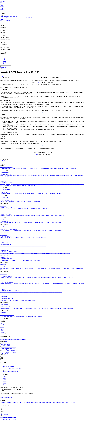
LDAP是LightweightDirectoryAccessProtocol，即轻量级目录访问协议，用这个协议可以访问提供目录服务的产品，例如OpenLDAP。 (26, 208)
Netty (1, 219)
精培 (8, 371)
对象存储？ (4, 192)
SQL (5, 304)
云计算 (1, 160)
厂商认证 (18, 17)
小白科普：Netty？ (6, 214)
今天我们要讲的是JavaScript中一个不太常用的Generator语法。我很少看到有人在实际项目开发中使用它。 (21, 316)
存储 (5, 197)
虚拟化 (4, 289)
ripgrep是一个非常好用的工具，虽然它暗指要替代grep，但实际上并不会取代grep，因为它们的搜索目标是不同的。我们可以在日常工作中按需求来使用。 (31, 230)
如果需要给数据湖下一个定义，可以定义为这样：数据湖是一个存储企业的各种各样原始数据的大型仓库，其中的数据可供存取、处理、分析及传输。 (31, 292)
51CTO (4, 366)
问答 (5, 20)
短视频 (10, 16)
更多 (6, 341)
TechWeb (24, 402)
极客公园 (49, 402)
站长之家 (31, 402)
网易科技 (10, 402)
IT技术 (21, 17)
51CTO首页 (2, 1)
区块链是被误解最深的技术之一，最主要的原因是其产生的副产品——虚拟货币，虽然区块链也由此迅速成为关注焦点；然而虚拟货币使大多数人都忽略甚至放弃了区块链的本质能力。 (37, 308)
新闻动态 (4, 378)
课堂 (7, 20)
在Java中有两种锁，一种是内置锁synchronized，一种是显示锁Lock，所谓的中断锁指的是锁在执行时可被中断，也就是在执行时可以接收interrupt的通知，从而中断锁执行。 (35, 253)
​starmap (4, 250)
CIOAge (7, 366)
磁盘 (1, 181)
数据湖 (1, 296)
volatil (1, 206)
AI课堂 (1, 12)
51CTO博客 (5, 368)
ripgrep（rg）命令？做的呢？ (9, 229)
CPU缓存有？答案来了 (6, 258)
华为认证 (14, 17)
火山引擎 (73, 402)
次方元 (70, 402)
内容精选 (4, 56)
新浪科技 (2, 402)
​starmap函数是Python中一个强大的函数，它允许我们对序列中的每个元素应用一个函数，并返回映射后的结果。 (23, 246)
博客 (1, 2)
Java (3, 206)
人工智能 (6, 189)
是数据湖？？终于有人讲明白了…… (10, 290)
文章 (1, 20)
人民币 (6, 242)
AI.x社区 (19, 368)
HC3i (10, 366)
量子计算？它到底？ (7, 182)
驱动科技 (17, 402)
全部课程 (2, 17)
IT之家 (43, 402)
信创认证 (11, 17)
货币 (4, 242)
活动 (4, 63)
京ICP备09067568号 (8, 390)
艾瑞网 (27, 402)
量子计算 (2, 189)
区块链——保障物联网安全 (7, 306)
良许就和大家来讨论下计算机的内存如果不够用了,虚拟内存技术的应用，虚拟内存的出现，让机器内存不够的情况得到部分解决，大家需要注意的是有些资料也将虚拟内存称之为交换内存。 (38, 168)
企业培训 (2, 9)
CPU (1, 264)
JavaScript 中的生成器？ (7, 315)
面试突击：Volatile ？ (6, 200)
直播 (11, 20)
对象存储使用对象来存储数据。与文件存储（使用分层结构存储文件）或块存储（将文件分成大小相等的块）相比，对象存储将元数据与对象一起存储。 (31, 193)
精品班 (1, 5)
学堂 (1, 4)
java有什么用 (3, 226)
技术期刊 (4, 62)
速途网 (34, 402)
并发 (5, 206)
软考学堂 (16, 16)
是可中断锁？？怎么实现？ (8, 251)
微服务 (3, 219)
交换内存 (6, 172)
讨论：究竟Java (5, 221)
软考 (8, 17)
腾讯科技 (6, 402)
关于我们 (4, 376)
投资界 (67, 402)
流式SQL (2, 304)
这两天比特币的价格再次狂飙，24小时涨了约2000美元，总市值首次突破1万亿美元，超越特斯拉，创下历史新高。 (23, 237)
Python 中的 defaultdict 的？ (7, 266)
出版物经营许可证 (8, 397)
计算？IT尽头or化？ (7, 282)
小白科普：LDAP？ (6, 207)
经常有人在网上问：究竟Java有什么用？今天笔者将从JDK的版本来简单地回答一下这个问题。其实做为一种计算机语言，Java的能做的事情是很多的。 (31, 222)
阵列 (3, 181)
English (4, 382)
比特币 (1, 242)
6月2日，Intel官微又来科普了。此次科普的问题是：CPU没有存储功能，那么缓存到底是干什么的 (20, 260)
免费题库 (30, 17)
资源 (3, 20)
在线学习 (2, 19)
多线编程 (7, 257)
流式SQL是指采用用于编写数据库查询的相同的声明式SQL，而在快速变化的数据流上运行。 (19, 300)
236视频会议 (53, 402)
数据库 (7, 304)
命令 (4, 235)
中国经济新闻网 (38, 402)
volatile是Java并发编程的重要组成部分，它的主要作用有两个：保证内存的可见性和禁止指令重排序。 (21, 201)
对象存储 (2, 197)
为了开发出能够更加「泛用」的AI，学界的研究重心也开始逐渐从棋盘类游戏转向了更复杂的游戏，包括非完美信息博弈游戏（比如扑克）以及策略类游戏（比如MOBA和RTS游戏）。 (37, 277)
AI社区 (4, 61)
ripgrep (1, 235)
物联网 (4, 312)
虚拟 (4, 160)
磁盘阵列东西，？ (7, 174)
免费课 (1, 8)
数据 (7, 197)
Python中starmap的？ (6, 244)
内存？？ (6, 167)
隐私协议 (4, 384)
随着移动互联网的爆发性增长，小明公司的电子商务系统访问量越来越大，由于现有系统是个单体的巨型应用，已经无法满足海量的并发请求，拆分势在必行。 (32, 215)
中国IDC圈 (58, 402)
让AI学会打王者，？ (6, 276)
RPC (6, 219)
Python (1, 250)
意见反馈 (4, 381)
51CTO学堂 (5, 371)
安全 (7, 312)
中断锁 (1, 257)
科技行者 (21, 402)
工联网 (46, 402)
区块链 (1, 312)
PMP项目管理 (25, 17)
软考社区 (2, 6)
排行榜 (7, 16)
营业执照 (2, 397)
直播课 (13, 16)
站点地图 (4, 379)
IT (6, 289)
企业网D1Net (63, 402)
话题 (4, 59)
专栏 (9, 20)
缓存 (3, 264)
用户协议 (4, 383)
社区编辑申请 (3, 67)
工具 (4, 274)
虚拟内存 (2, 172)
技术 (9, 189)
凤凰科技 (13, 402)
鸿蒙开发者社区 (3, 11)
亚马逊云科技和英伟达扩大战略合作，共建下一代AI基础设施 (13, 339)
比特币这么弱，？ (6, 236)
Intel (5, 264)
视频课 (1, 16)
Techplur (12, 366)
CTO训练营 (15, 371)
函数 (7, 250)
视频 (4, 58)
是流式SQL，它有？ (6, 298)
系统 (5, 181)
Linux (9, 172)
